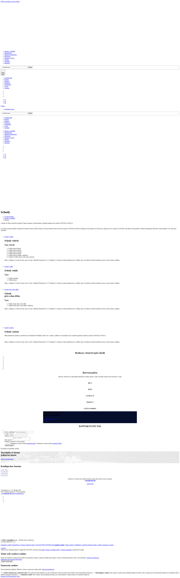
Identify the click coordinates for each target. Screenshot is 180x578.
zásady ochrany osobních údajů (50, 550)
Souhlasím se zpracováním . (49, 443)
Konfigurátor (8, 78)
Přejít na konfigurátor (7, 459)
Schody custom (9, 327)
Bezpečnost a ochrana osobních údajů (23, 545)
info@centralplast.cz (18, 493)
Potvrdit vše (4, 576)
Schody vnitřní (8, 237)
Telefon (6, 436)
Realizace (7, 83)
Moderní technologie (10, 55)
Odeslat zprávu (9, 445)
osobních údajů (31, 443)
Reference (7, 56)
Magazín (7, 63)
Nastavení (13, 559)
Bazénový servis (9, 58)
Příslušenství (8, 53)
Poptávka (7, 61)
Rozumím (19, 559)
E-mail (7, 434)
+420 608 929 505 (90, 480)
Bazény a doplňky (9, 51)
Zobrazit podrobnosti (93, 558)
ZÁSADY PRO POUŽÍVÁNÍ (50, 545)
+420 (6, 493)
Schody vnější (8, 266)
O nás (6, 86)
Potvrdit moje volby (14, 576)
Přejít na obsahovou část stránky (10, 1)
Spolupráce (7, 84)
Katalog (6, 81)
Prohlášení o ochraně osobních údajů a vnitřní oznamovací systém (94, 545)
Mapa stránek (70, 545)
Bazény (6, 79)
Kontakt (6, 88)
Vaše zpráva (8, 440)
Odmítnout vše (5, 559)
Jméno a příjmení (10, 432)
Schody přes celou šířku (11, 289)
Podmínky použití (6, 545)
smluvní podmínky (66, 550)
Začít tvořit (90, 484)
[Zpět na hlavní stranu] (3, 106)
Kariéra (6, 60)
